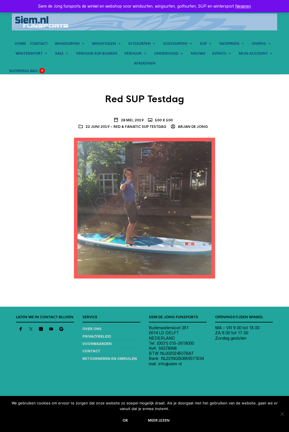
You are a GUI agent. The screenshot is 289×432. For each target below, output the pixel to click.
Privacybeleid (96, 336)
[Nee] (282, 414)
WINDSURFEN (67, 43)
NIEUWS (198, 53)
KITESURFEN (139, 43)
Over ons (91, 329)
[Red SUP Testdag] (144, 208)
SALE (59, 53)
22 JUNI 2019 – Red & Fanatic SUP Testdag (126, 126)
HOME (20, 43)
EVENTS (219, 53)
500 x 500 (163, 120)
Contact (91, 351)
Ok (125, 420)
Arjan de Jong (192, 126)
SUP (203, 43)
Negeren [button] (243, 6)
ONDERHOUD (166, 53)
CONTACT (39, 43)
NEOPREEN (229, 43)
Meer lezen (159, 420)
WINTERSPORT (29, 53)
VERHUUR (133, 53)
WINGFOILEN (104, 43)
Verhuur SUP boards (96, 53)
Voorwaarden (97, 344)
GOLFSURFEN (175, 43)
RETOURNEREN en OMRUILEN (109, 358)
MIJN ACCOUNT (253, 53)
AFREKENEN (145, 63)
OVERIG (259, 43)
